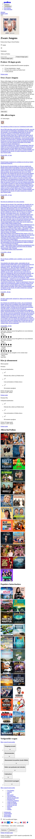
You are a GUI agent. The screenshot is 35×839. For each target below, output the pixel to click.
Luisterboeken (8, 6)
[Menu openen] (2, 15)
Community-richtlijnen (13, 800)
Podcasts (7, 4)
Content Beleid (8, 813)
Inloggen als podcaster (13, 797)
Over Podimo (7, 8)
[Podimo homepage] (7, 3)
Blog (8, 793)
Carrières (9, 792)
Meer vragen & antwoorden (8, 742)
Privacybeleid (7, 816)
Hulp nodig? (10, 795)
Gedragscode (7, 812)
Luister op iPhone (11, 802)
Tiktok (8, 808)
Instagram (9, 806)
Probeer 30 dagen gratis (7, 832)
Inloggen (3, 12)
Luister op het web (12, 805)
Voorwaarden (7, 815)
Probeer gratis (4, 13)
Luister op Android (12, 803)
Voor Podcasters (8, 9)
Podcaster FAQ (11, 799)
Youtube (9, 809)
